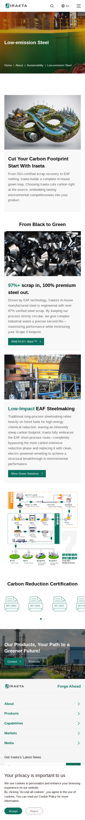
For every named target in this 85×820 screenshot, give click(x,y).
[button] (41, 619)
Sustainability (35, 65)
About (19, 65)
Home (8, 65)
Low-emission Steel (59, 65)
